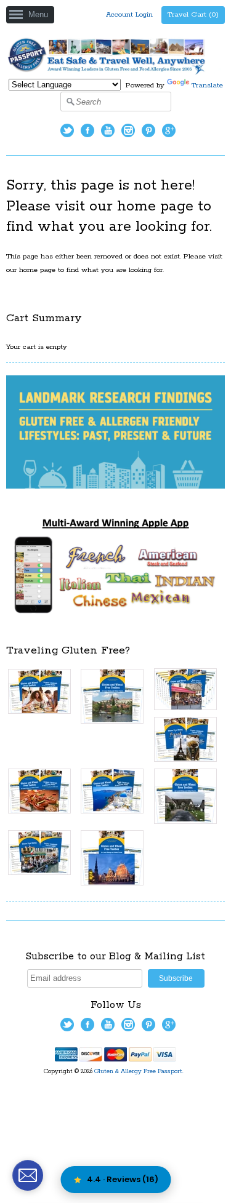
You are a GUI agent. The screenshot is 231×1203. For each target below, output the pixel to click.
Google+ (169, 130)
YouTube (108, 130)
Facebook (87, 130)
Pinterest (148, 130)
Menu (38, 14)
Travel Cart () (193, 14)
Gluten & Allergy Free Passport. (139, 1072)
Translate (207, 85)
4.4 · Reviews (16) (122, 1179)
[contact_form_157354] (27, 1175)
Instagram (128, 130)
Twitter (67, 130)
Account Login (129, 14)
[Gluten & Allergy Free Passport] (115, 72)
